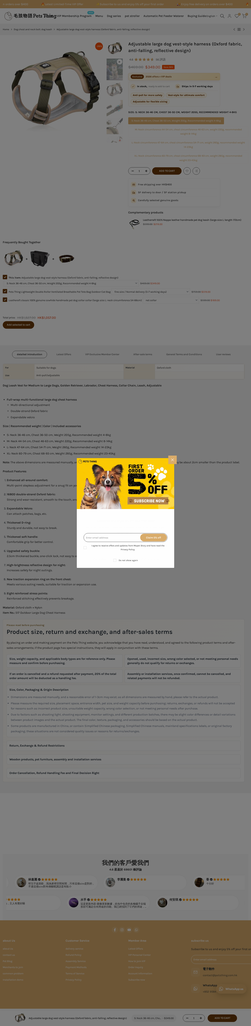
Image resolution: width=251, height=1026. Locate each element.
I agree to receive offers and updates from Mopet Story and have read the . (127, 547)
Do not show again (128, 560)
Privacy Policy (128, 549)
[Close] (172, 460)
